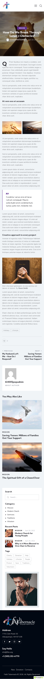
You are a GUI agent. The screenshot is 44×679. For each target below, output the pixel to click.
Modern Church (13, 511)
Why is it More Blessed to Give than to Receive (27, 544)
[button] (35, 5)
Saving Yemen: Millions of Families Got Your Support (20, 436)
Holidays (6, 330)
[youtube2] (19, 641)
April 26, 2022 (30, 531)
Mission (22, 28)
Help (26, 555)
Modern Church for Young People (24, 534)
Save (17, 563)
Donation (18, 555)
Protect (9, 563)
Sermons (10, 514)
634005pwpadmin (14, 382)
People (27, 559)
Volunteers (10, 567)
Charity (9, 555)
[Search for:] (22, 497)
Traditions (11, 518)
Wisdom (10, 521)
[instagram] (14, 641)
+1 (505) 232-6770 (10, 656)
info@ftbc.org (7, 652)
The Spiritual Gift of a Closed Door (21, 477)
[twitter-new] (9, 641)
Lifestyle (15, 330)
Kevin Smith (23, 288)
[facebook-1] (4, 641)
